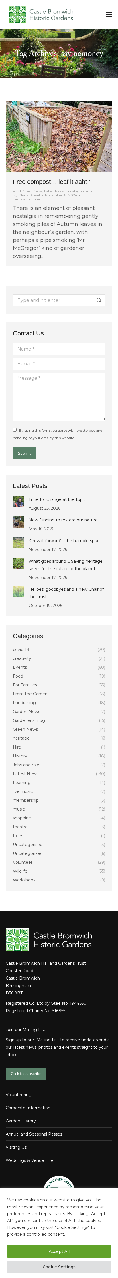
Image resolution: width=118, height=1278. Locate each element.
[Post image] (18, 501)
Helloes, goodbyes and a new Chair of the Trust (66, 593)
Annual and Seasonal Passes (34, 1134)
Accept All (59, 1251)
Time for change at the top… (57, 499)
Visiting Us (16, 1147)
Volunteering (19, 1094)
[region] (59, 1233)
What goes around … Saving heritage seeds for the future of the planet (66, 565)
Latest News (54, 191)
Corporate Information (28, 1107)
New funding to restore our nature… (64, 520)
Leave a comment (28, 199)
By (27, 195)
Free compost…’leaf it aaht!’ (51, 181)
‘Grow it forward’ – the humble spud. (65, 540)
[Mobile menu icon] (108, 14)
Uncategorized (78, 191)
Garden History (21, 1121)
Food (17, 191)
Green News (32, 191)
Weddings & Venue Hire (30, 1160)
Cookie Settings (59, 1266)
